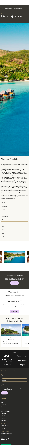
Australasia (3, 404)
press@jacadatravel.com (6, 433)
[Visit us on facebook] (2, 439)
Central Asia (3, 406)
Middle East (3, 415)
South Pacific (7, 8)
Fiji (11, 8)
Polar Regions (4, 418)
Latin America (4, 413)
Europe (2, 409)
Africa (2, 400)
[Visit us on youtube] (4, 439)
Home (2, 8)
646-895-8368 (4, 425)
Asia (2, 402)
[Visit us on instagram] (8, 439)
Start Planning (14, 282)
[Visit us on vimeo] (6, 439)
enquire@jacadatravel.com (6, 428)
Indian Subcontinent (5, 411)
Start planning (14, 311)
